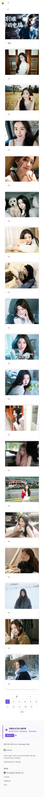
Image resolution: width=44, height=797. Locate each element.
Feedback (7, 781)
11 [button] (31, 707)
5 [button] (30, 702)
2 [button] (13, 702)
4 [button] (24, 702)
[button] (8, 3)
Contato (6, 777)
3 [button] (19, 702)
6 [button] (36, 702)
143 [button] (22, 712)
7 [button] (7, 707)
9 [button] (19, 707)
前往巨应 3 (10, 735)
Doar (5, 785)
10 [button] (25, 707)
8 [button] (13, 707)
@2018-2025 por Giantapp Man (17, 744)
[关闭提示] (16, 735)
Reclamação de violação (12, 762)
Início (6, 768)
